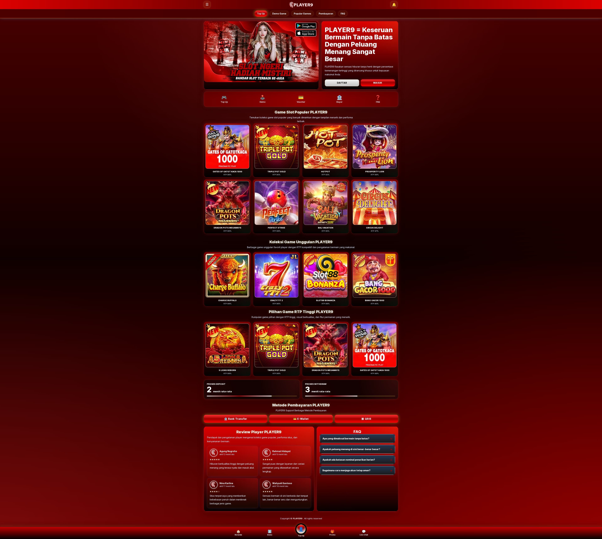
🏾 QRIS (366, 418)
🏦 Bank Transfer (235, 418)
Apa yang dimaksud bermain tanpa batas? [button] (345, 438)
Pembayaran (326, 13)
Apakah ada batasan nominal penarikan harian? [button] (348, 459)
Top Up (261, 13)
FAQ (343, 13)
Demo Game (279, 13)
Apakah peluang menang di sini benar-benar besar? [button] (351, 449)
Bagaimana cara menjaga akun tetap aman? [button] (346, 470)
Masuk (377, 82)
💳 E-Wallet (301, 418)
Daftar (342, 82)
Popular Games (302, 13)
